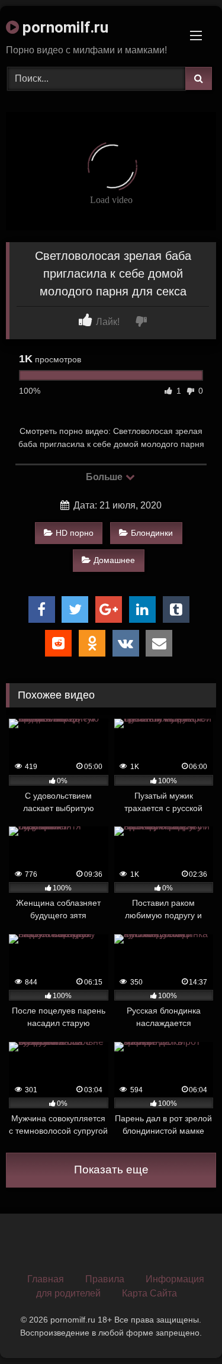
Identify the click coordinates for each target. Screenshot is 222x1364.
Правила (104, 1279)
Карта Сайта (149, 1293)
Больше (105, 477)
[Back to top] (185, 1328)
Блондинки (152, 533)
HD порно (75, 533)
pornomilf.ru (63, 27)
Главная (45, 1279)
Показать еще (111, 1169)
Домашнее (114, 560)
